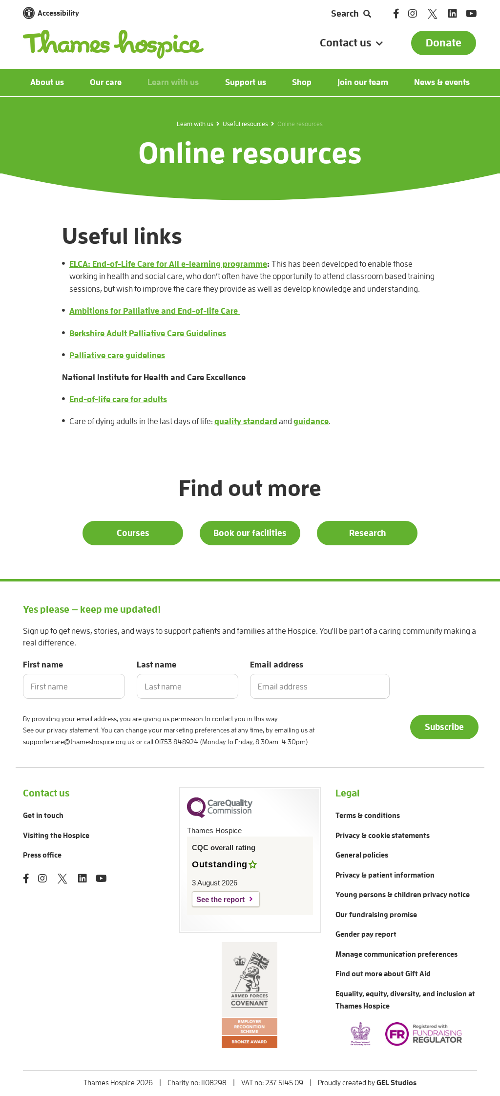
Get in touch (43, 815)
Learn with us (173, 82)
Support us (245, 82)
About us (47, 82)
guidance (311, 421)
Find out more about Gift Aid (383, 974)
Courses (133, 533)
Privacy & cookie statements (382, 835)
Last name (156, 665)
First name (43, 665)
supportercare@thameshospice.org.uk (79, 741)
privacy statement (72, 730)
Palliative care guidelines (117, 355)
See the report (220, 899)
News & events (442, 82)
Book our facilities (250, 533)
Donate (443, 43)
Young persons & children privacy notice (402, 895)
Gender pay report (365, 934)
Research (367, 533)
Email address (276, 665)
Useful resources (245, 124)
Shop (302, 82)
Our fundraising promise (376, 915)
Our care (106, 82)
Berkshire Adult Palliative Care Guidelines (147, 333)
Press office (42, 855)
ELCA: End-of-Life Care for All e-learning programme (168, 264)
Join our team (362, 82)
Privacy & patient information (385, 875)
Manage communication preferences (396, 954)
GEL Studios (396, 1083)
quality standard (245, 421)
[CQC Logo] (219, 815)
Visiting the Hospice (56, 835)
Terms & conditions (367, 815)
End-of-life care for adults (118, 399)
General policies (361, 855)
